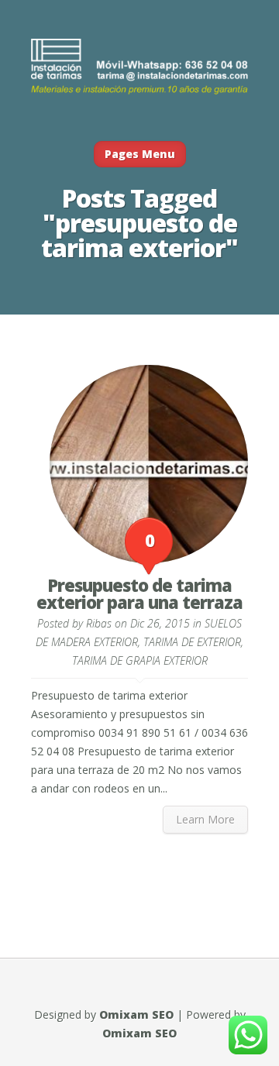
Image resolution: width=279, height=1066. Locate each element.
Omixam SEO (136, 1014)
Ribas (99, 623)
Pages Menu (140, 153)
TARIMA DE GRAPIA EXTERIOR (140, 660)
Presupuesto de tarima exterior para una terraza (139, 593)
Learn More (205, 819)
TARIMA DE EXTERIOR (192, 641)
